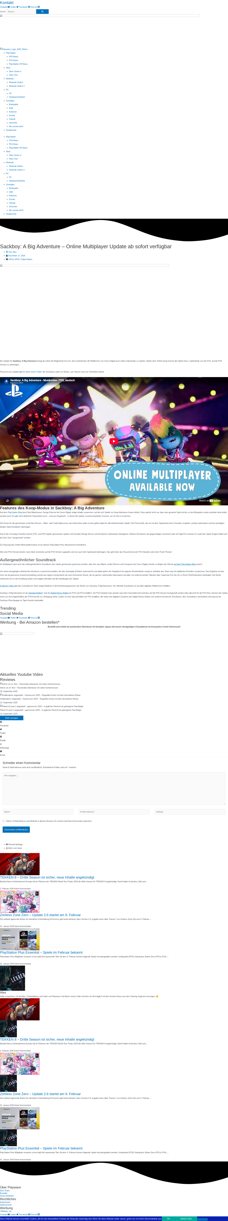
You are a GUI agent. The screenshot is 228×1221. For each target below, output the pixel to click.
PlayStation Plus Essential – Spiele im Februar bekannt (41, 952)
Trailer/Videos (26, 259)
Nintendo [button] (10, 78)
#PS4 (11, 259)
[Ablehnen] (202, 1219)
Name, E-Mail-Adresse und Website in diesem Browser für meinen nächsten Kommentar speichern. (49, 821)
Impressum (5, 1202)
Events (12, 115)
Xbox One (13, 75)
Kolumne (13, 112)
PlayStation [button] (11, 53)
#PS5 (17, 259)
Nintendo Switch (16, 82)
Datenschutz (6, 1205)
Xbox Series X (15, 71)
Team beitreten (7, 1196)
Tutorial (12, 119)
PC (10, 93)
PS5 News (13, 56)
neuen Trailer (36, 372)
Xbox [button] (8, 68)
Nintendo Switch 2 (17, 86)
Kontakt (6, 2)
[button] (114, 724)
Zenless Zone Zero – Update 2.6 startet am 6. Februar (40, 915)
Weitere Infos (186, 1219)
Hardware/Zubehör (17, 97)
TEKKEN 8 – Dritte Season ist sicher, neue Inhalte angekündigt (47, 877)
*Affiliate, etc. (6, 1211)
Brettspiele (13, 104)
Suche (3, 11)
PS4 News (13, 60)
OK (168, 1219)
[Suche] (42, 11)
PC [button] (7, 90)
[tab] (117, 844)
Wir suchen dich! (16, 126)
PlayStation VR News (18, 64)
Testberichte (11, 130)
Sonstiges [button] (10, 101)
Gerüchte (13, 123)
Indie (11, 108)
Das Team (5, 1190)
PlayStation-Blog (15, 512)
